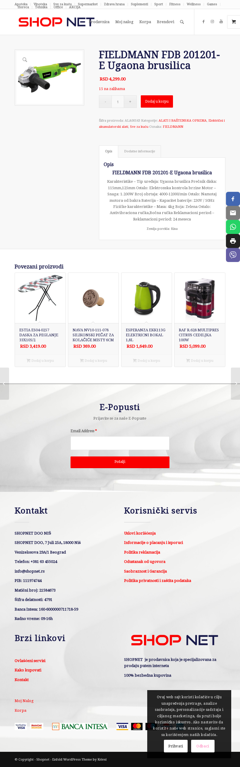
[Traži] (182, 22)
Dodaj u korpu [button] (42, 361)
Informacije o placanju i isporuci (153, 542)
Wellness (194, 4)
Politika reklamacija (142, 552)
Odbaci (202, 746)
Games (212, 4)
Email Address (84, 431)
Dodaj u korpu (157, 101)
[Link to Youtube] (221, 21)
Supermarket (88, 4)
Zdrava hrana (114, 4)
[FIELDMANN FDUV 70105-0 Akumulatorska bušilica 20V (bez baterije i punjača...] (4, 384)
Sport (158, 4)
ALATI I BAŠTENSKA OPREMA (183, 121)
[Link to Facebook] (203, 21)
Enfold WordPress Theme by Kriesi (79, 759)
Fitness (175, 4)
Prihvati (175, 746)
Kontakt (22, 680)
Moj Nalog (24, 701)
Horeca (23, 7)
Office (58, 7)
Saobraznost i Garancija (145, 571)
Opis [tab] (108, 151)
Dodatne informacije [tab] (139, 151)
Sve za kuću (139, 127)
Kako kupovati (28, 670)
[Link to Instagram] (212, 21)
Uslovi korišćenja (140, 533)
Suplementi (139, 4)
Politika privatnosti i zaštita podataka (157, 580)
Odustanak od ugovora (144, 561)
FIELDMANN (173, 127)
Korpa (20, 710)
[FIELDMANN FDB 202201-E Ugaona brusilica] (235, 384)
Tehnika (41, 7)
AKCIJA (74, 7)
